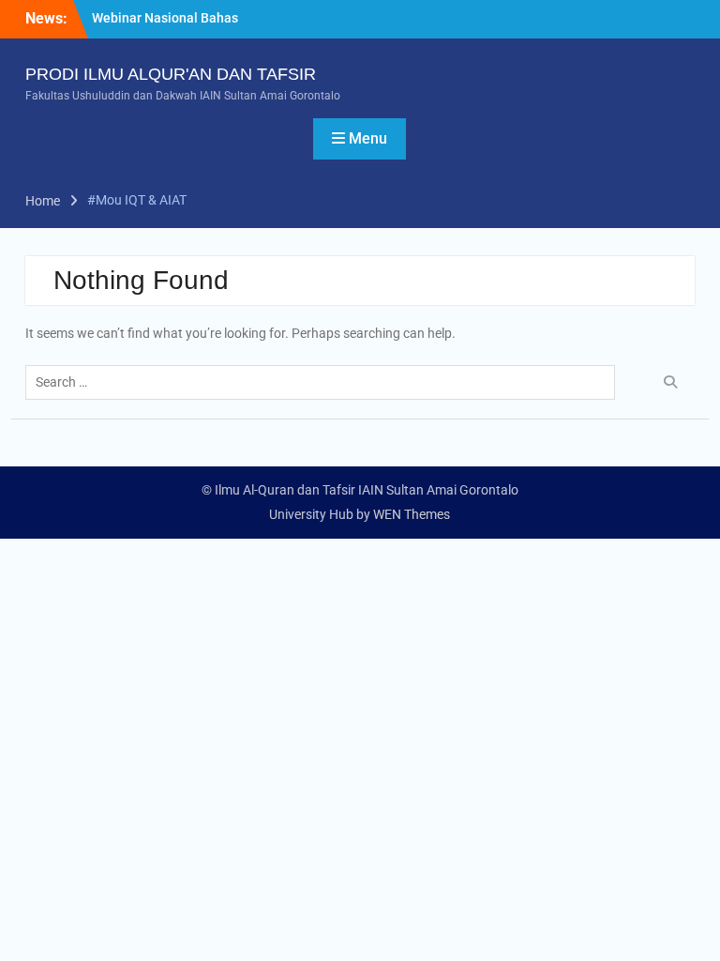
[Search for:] (325, 381)
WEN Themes (411, 514)
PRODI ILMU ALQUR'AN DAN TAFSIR (170, 74)
